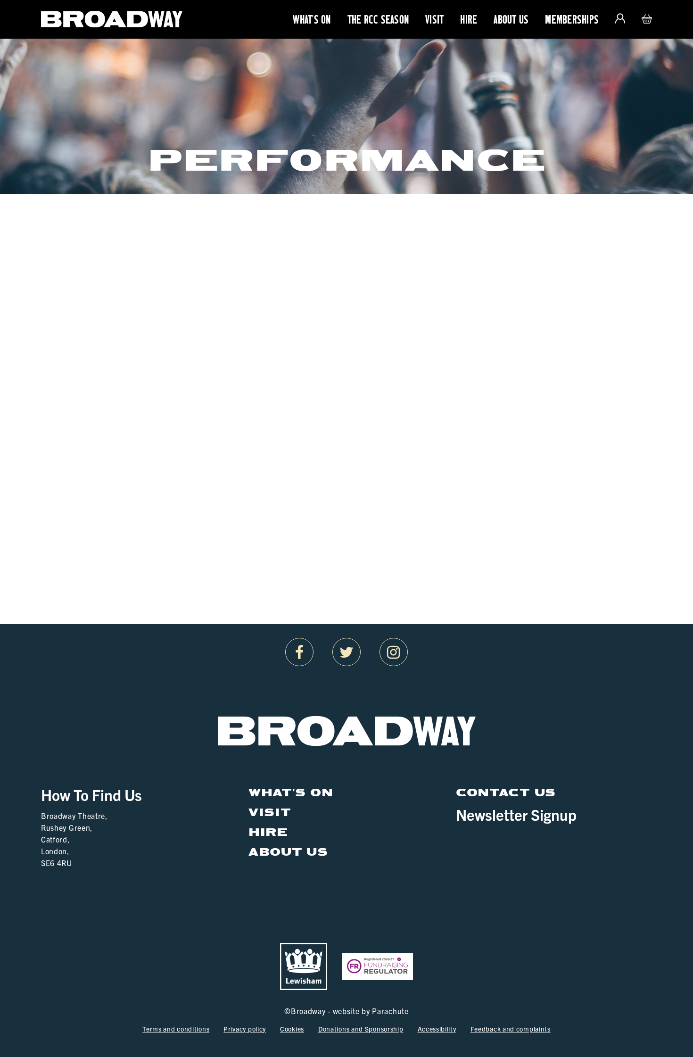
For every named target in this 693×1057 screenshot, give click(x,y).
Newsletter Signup (516, 814)
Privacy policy (244, 1028)
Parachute (390, 1011)
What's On (311, 19)
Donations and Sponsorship (361, 1028)
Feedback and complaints (510, 1028)
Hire (468, 19)
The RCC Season (378, 19)
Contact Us (506, 792)
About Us (511, 19)
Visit (434, 19)
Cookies (292, 1028)
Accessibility (437, 1028)
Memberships (572, 19)
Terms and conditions (175, 1028)
